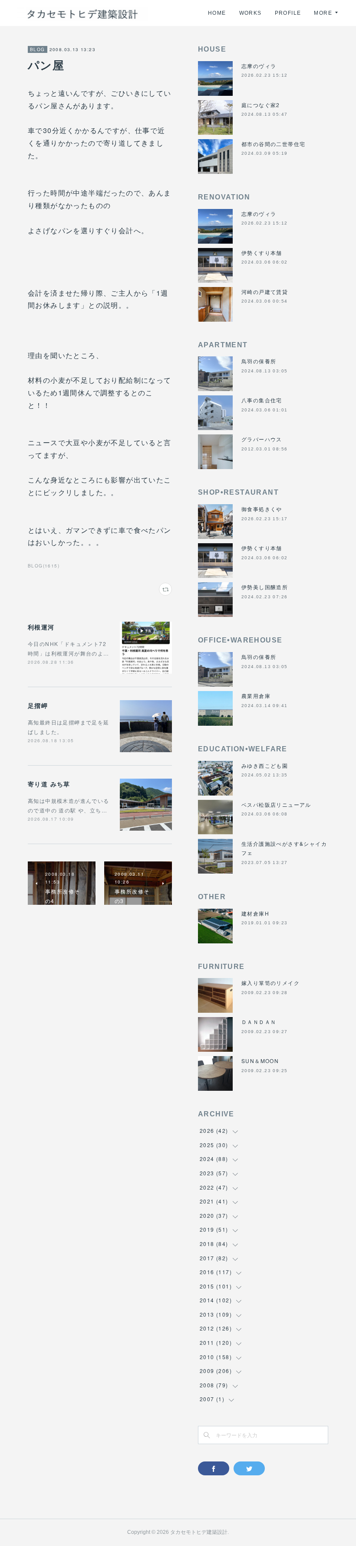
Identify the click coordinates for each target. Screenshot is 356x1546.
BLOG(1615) (43, 566)
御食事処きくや (261, 508)
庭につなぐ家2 (260, 104)
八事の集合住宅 (261, 400)
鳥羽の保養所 (258, 361)
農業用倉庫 (255, 695)
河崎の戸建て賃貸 (264, 291)
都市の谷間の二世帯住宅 (273, 143)
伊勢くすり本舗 (261, 252)
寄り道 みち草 (49, 784)
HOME (217, 13)
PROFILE (288, 13)
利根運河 (41, 627)
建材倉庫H (255, 913)
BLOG (37, 49)
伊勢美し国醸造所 (264, 586)
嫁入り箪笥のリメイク (270, 982)
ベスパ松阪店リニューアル (276, 804)
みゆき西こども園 (264, 765)
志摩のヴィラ (258, 65)
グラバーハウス (261, 439)
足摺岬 (38, 705)
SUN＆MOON (260, 1060)
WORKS (250, 13)
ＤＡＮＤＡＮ (258, 1021)
